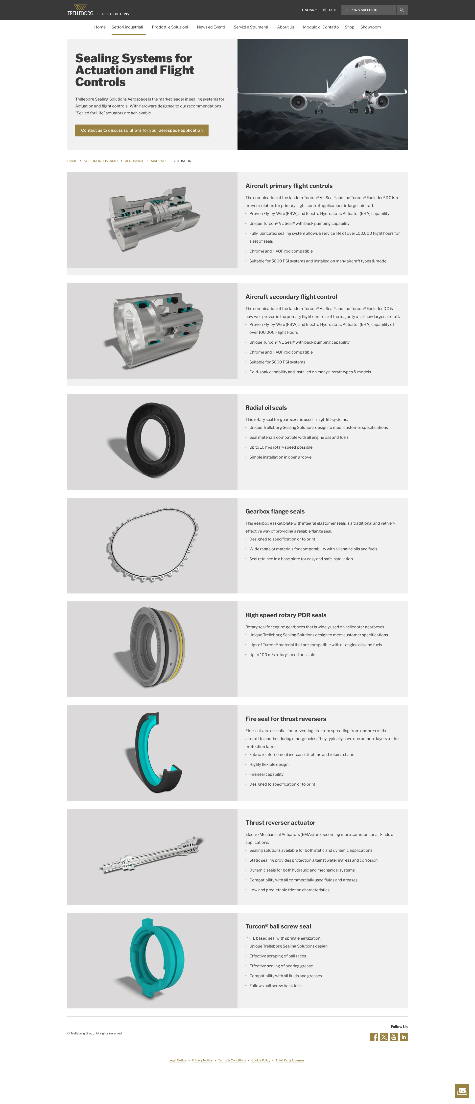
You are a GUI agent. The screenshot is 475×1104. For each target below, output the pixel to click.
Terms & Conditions (232, 1060)
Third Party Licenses (290, 1060)
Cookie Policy (260, 1060)
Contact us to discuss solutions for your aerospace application (142, 130)
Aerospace (134, 161)
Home (72, 161)
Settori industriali (101, 161)
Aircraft (159, 161)
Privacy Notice (202, 1060)
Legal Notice (177, 1060)
